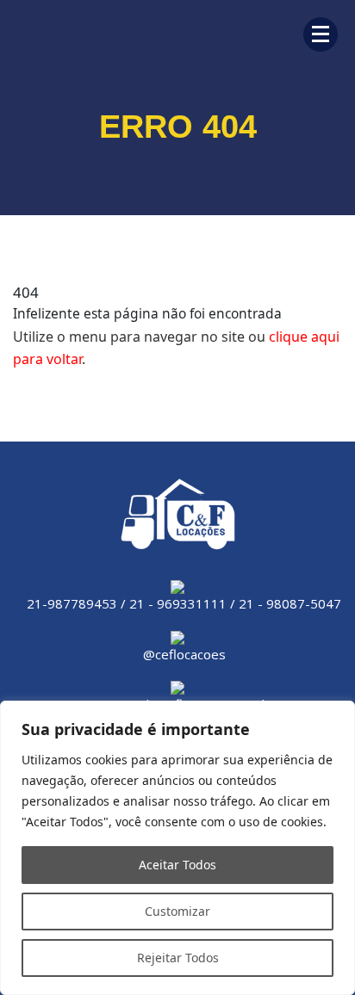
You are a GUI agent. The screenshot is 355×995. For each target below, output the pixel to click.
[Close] (337, 715)
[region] (177, 848)
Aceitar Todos (177, 864)
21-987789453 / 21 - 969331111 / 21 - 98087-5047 (184, 603)
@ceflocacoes (184, 654)
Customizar (177, 911)
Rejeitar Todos (178, 957)
